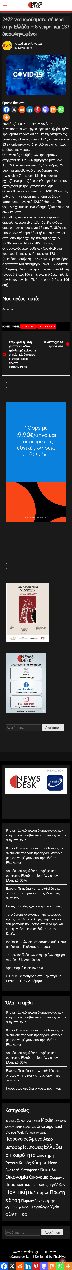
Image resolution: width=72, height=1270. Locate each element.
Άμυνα (35, 1138)
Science (9, 1126)
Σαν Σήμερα (47, 1201)
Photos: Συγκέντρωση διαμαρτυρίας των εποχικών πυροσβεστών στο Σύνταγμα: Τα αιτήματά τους (36, 835)
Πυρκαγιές (29, 1200)
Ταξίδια (26, 1207)
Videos (10, 1131)
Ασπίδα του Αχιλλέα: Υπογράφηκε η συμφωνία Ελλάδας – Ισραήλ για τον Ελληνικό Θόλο (32, 875)
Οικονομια (39, 1177)
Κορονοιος (28, 326)
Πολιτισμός (38, 1192)
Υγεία (54, 1206)
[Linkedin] (29, 109)
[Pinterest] (37, 109)
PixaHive (59, 1256)
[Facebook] (6, 109)
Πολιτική (16, 1191)
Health (36, 1120)
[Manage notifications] (62, 1261)
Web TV (34, 1132)
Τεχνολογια (40, 1206)
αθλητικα (16, 1213)
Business (10, 1120)
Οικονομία (16, 1176)
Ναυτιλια (48, 1169)
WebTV (23, 1132)
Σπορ (17, 1207)
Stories (26, 1126)
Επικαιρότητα (20, 1154)
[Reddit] (21, 109)
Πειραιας (39, 1184)
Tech (33, 1127)
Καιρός (25, 1162)
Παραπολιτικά (17, 1184)
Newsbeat (60, 1120)
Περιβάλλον (56, 1184)
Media (47, 1119)
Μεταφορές (29, 1169)
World (43, 1132)
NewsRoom (25, 48)
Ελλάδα (53, 1146)
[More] (6, 117)
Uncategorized (49, 1126)
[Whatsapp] (60, 109)
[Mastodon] (45, 109)
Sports (18, 1126)
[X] (14, 109)
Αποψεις (35, 1147)
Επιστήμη (45, 1155)
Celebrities (24, 1120)
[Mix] (53, 109)
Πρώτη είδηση (47, 326)
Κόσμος (39, 1162)
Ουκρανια (57, 1177)
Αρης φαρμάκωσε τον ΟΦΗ (25, 968)
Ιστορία (11, 1162)
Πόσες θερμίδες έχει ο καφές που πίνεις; (34, 906)
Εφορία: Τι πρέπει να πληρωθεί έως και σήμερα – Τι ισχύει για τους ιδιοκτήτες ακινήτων (33, 893)
